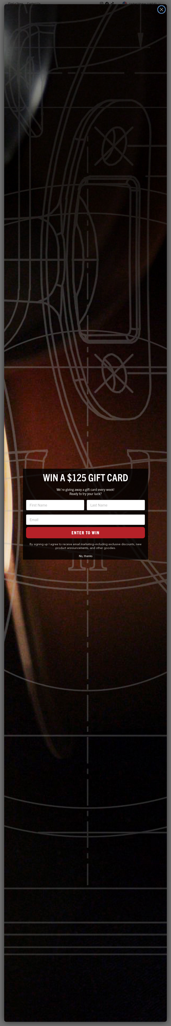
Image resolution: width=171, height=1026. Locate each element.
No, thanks (85, 556)
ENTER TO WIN (86, 532)
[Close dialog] (161, 9)
